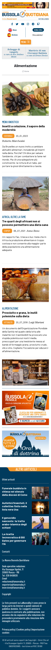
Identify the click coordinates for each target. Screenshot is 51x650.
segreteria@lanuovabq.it (13, 584)
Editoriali (8, 135)
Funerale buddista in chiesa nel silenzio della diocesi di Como (14, 491)
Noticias (15, 34)
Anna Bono (32, 231)
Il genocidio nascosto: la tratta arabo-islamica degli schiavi (14, 522)
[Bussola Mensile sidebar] (25, 408)
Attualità (8, 322)
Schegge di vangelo (14, 51)
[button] (25, 42)
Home (26, 71)
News (15, 30)
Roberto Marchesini (13, 141)
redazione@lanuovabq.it (13, 581)
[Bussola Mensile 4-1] (25, 372)
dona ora (38, 30)
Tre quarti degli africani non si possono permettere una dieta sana (25, 222)
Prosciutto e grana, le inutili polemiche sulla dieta (19, 314)
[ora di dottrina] (25, 444)
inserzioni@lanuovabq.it (13, 587)
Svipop (7, 230)
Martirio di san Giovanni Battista (37, 52)
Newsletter (37, 35)
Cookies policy (23, 629)
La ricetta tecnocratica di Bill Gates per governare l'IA (14, 539)
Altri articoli (26, 469)
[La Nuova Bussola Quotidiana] (25, 14)
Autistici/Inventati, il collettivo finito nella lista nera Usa (14, 506)
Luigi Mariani (36, 322)
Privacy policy (8, 629)
